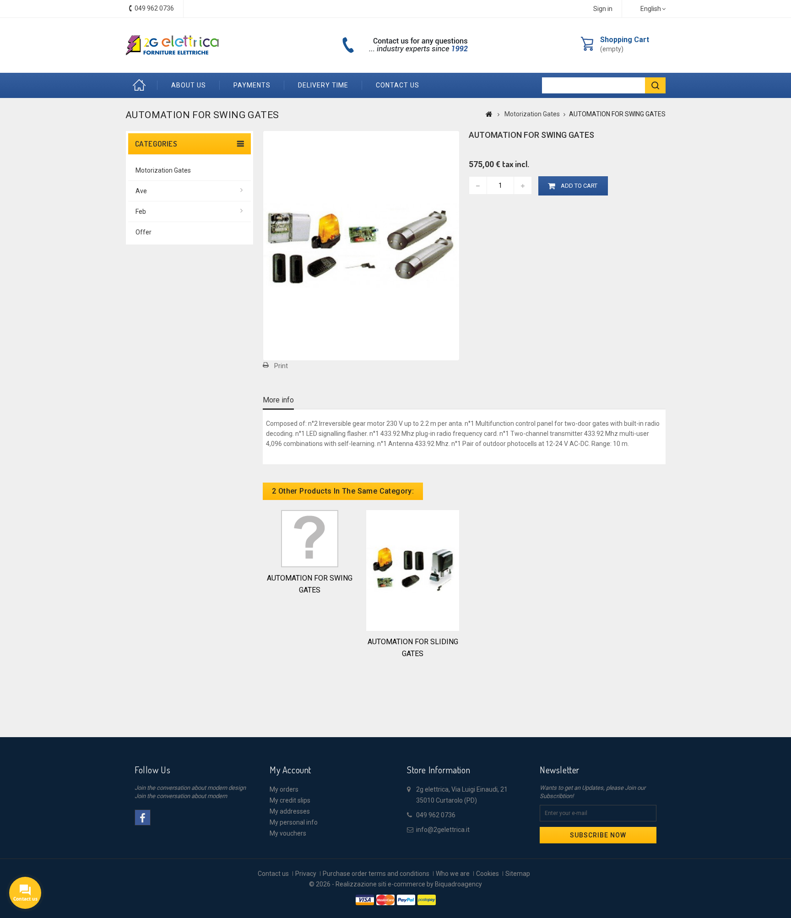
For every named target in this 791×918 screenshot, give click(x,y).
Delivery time (323, 85)
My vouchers (288, 833)
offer (143, 232)
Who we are (453, 873)
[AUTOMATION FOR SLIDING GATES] (412, 569)
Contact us (397, 85)
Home (141, 85)
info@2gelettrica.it (443, 829)
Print (281, 365)
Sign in (602, 8)
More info (278, 400)
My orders (284, 789)
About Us (188, 85)
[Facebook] (142, 817)
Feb (140, 211)
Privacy (305, 873)
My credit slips (290, 800)
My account (290, 770)
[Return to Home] (489, 114)
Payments (252, 85)
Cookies (487, 873)
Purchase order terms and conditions (376, 873)
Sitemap (517, 873)
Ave (141, 191)
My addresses (290, 811)
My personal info (294, 822)
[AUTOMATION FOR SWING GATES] (309, 538)
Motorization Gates (163, 170)
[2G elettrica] (172, 45)
